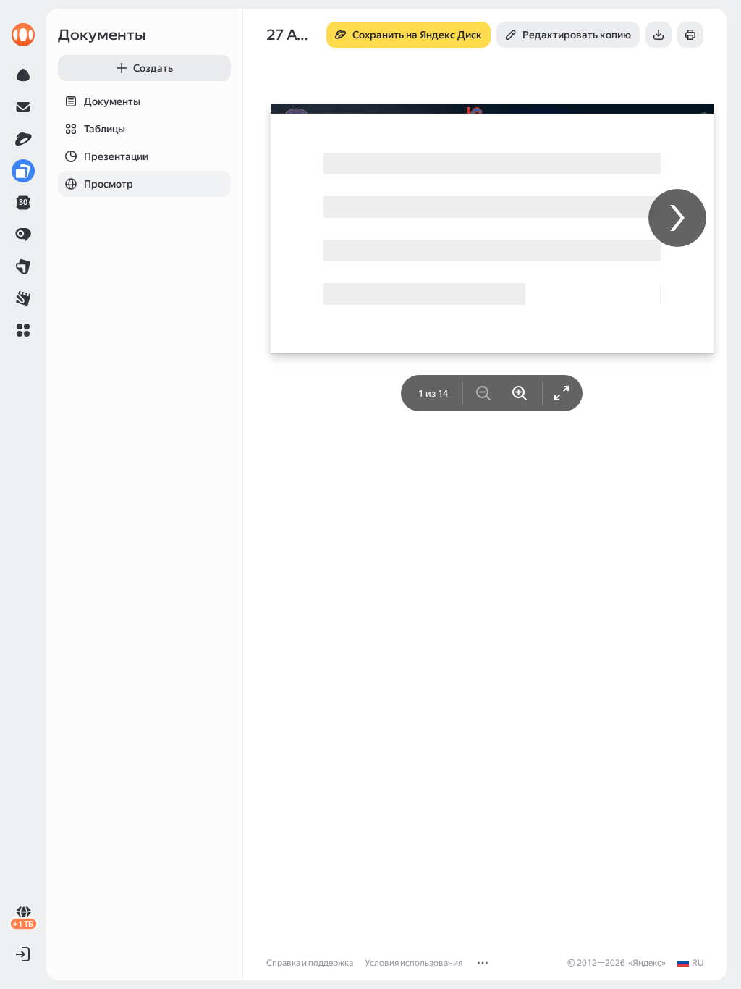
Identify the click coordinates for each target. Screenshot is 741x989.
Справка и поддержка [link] (309, 963)
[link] (23, 34)
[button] (23, 330)
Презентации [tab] (116, 156)
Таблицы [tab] (104, 129)
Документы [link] (102, 34)
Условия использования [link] (413, 963)
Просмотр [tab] (108, 184)
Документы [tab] (112, 101)
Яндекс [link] (646, 963)
